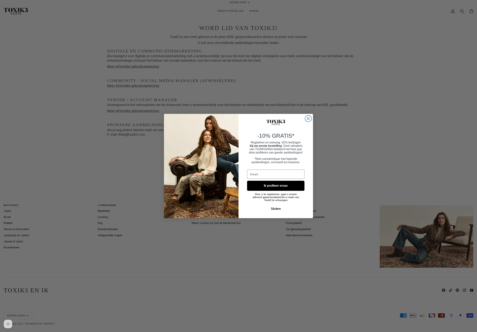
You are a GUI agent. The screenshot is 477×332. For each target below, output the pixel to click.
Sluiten (276, 208)
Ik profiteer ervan (276, 185)
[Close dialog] (308, 118)
